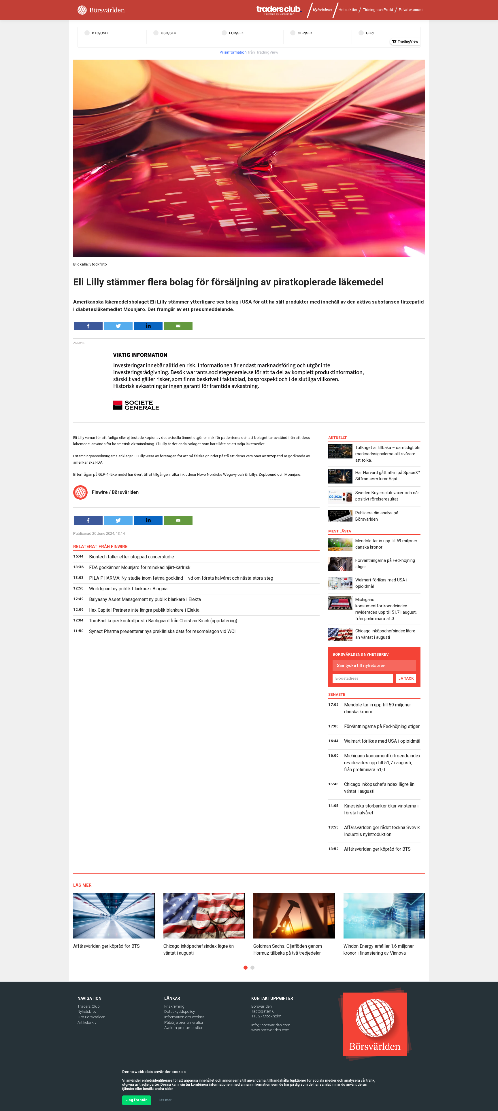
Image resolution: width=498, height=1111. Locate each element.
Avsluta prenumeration (183, 1027)
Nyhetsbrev (322, 9)
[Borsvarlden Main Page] (101, 10)
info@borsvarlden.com (270, 1025)
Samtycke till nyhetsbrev (361, 665)
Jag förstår (136, 1100)
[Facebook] (88, 326)
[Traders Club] (279, 10)
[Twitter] (118, 326)
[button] (245, 967)
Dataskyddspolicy (179, 1011)
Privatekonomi (411, 9)
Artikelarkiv (87, 1022)
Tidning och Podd (378, 9)
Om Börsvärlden (91, 1017)
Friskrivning (174, 1006)
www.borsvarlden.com (270, 1030)
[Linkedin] (148, 326)
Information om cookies (184, 1017)
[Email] (178, 326)
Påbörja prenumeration (184, 1022)
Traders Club (89, 1006)
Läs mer (165, 1100)
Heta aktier (348, 9)
